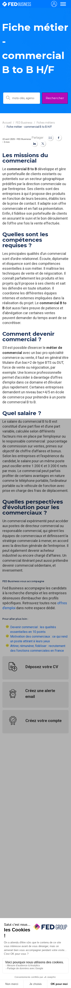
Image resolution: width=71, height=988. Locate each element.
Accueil (6, 122)
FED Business (24, 122)
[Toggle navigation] (63, 4)
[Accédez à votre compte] (54, 3)
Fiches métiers (46, 122)
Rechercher (55, 98)
